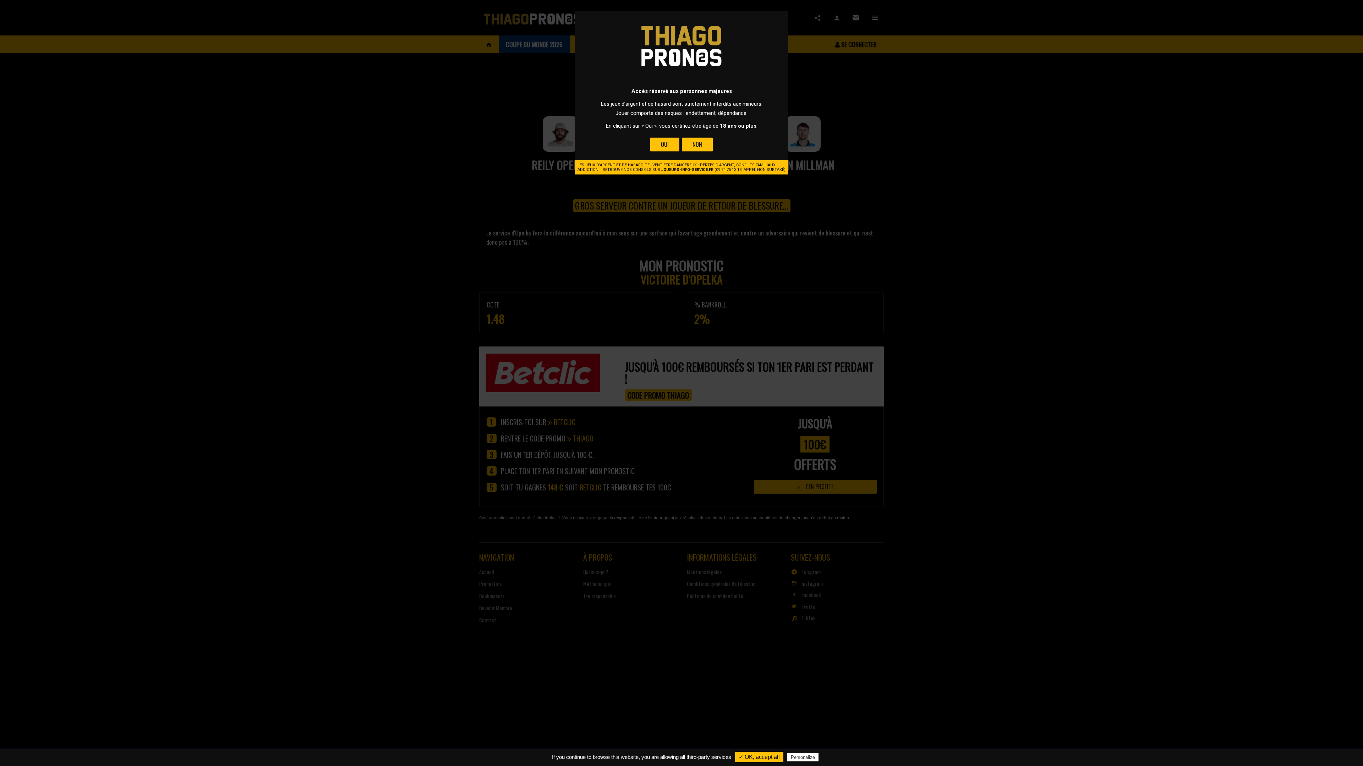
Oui (665, 144)
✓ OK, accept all (759, 757)
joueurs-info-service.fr (687, 169)
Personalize (803, 757)
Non (697, 144)
